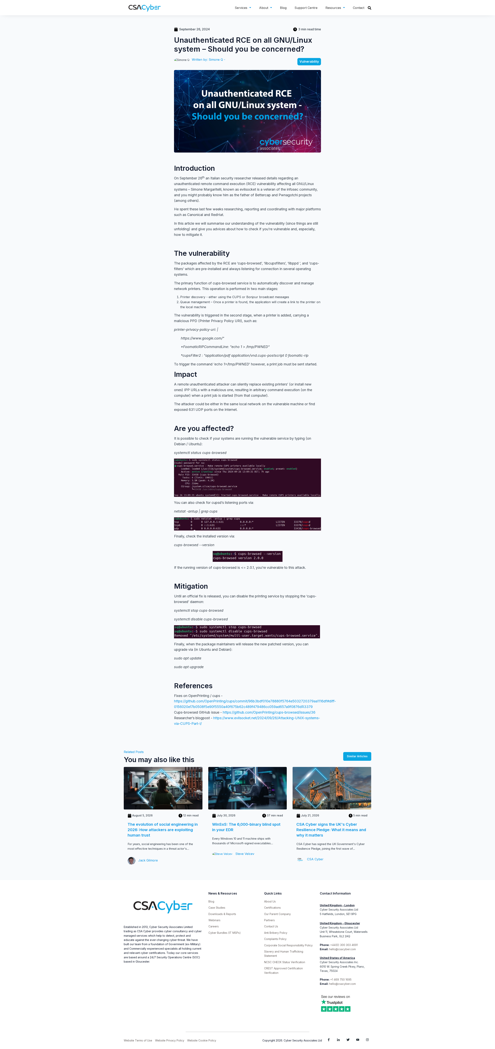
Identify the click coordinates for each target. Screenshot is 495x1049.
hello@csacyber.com (342, 949)
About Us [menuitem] (270, 901)
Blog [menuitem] (211, 901)
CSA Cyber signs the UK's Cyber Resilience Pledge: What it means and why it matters (331, 829)
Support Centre (305, 8)
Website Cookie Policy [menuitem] (201, 1040)
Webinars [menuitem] (214, 920)
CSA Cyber (314, 859)
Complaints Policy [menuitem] (275, 939)
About (263, 8)
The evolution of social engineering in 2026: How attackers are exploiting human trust (163, 829)
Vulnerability (309, 61)
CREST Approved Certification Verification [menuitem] (283, 970)
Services (241, 8)
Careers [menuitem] (213, 926)
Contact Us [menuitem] (271, 926)
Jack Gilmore (147, 860)
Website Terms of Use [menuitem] (138, 1040)
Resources (333, 8)
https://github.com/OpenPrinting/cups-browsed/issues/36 (269, 712)
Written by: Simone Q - (208, 59)
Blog (283, 8)
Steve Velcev (244, 854)
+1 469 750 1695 (341, 979)
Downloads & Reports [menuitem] (222, 914)
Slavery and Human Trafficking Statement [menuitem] (283, 953)
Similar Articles (357, 756)
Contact (358, 8)
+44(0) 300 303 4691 (344, 945)
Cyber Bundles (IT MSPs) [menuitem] (224, 932)
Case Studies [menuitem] (216, 907)
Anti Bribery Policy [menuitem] (275, 932)
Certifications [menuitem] (272, 907)
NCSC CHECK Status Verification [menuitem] (284, 962)
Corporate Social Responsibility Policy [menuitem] (288, 945)
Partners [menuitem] (269, 920)
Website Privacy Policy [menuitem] (169, 1040)
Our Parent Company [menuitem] (277, 914)
